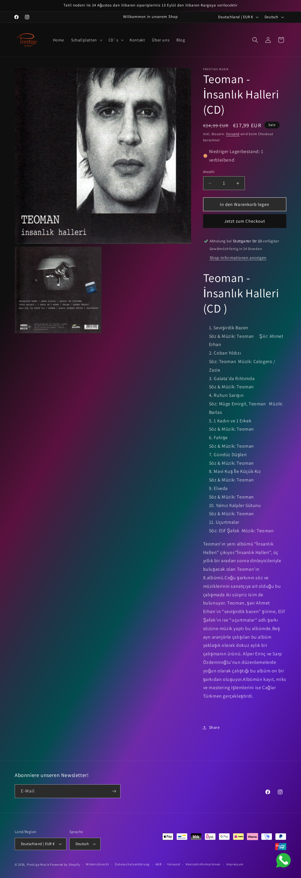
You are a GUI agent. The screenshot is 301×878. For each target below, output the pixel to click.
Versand (233, 134)
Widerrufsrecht (97, 864)
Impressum (234, 864)
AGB (158, 864)
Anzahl (208, 171)
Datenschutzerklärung (132, 864)
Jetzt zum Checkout (244, 221)
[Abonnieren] (113, 791)
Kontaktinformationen (203, 864)
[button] (86, 40)
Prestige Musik (38, 864)
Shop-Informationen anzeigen (238, 257)
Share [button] (214, 727)
